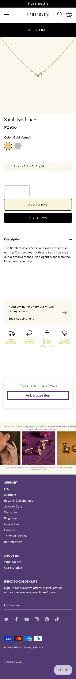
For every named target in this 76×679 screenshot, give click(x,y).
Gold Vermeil (8, 146)
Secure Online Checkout (47, 343)
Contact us (11, 524)
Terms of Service (15, 536)
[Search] (59, 15)
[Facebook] (16, 619)
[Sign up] (70, 605)
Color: (17, 137)
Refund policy (13, 542)
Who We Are (12, 562)
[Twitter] (6, 619)
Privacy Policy (12, 647)
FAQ (7, 489)
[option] (38, 3)
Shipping (10, 495)
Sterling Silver (17, 146)
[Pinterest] (47, 619)
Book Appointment (21, 318)
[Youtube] (26, 619)
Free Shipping (11, 341)
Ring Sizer (10, 518)
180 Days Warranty (64, 341)
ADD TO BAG (38, 30)
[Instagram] (37, 619)
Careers (9, 530)
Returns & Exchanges (18, 500)
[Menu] (6, 14)
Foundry (18, 662)
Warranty (10, 512)
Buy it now (38, 218)
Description (12, 239)
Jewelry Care (13, 506)
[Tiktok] (57, 619)
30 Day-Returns (29, 341)
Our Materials (13, 568)
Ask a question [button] (38, 395)
